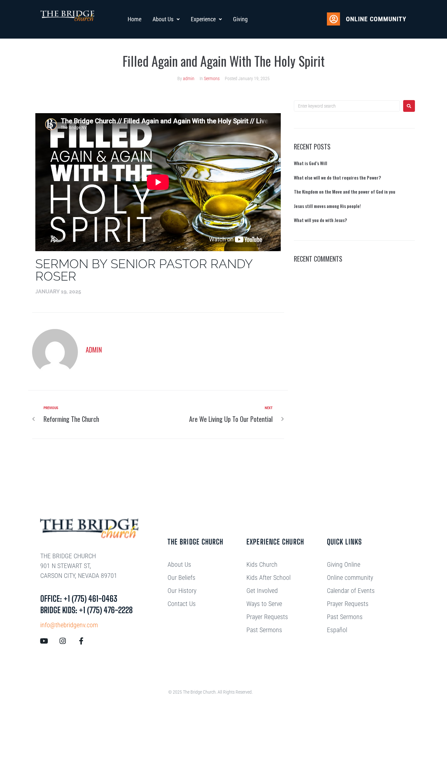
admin (188, 78)
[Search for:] (347, 106)
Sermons (212, 78)
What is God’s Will (310, 163)
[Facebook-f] (81, 641)
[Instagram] (62, 641)
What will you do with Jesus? (320, 219)
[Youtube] (43, 641)
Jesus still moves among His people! (327, 205)
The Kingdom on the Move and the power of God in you (344, 191)
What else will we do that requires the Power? (337, 177)
